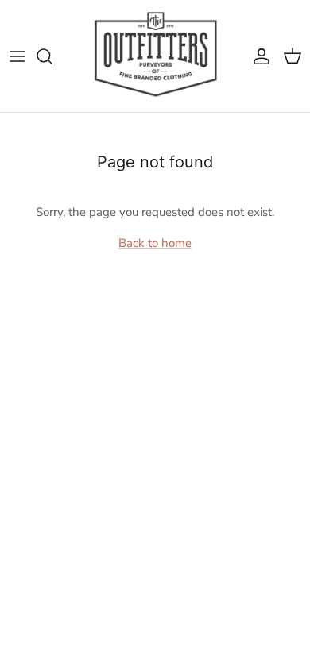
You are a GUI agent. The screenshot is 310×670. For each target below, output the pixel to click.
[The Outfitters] (155, 56)
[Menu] (17, 56)
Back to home (155, 243)
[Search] (52, 56)
